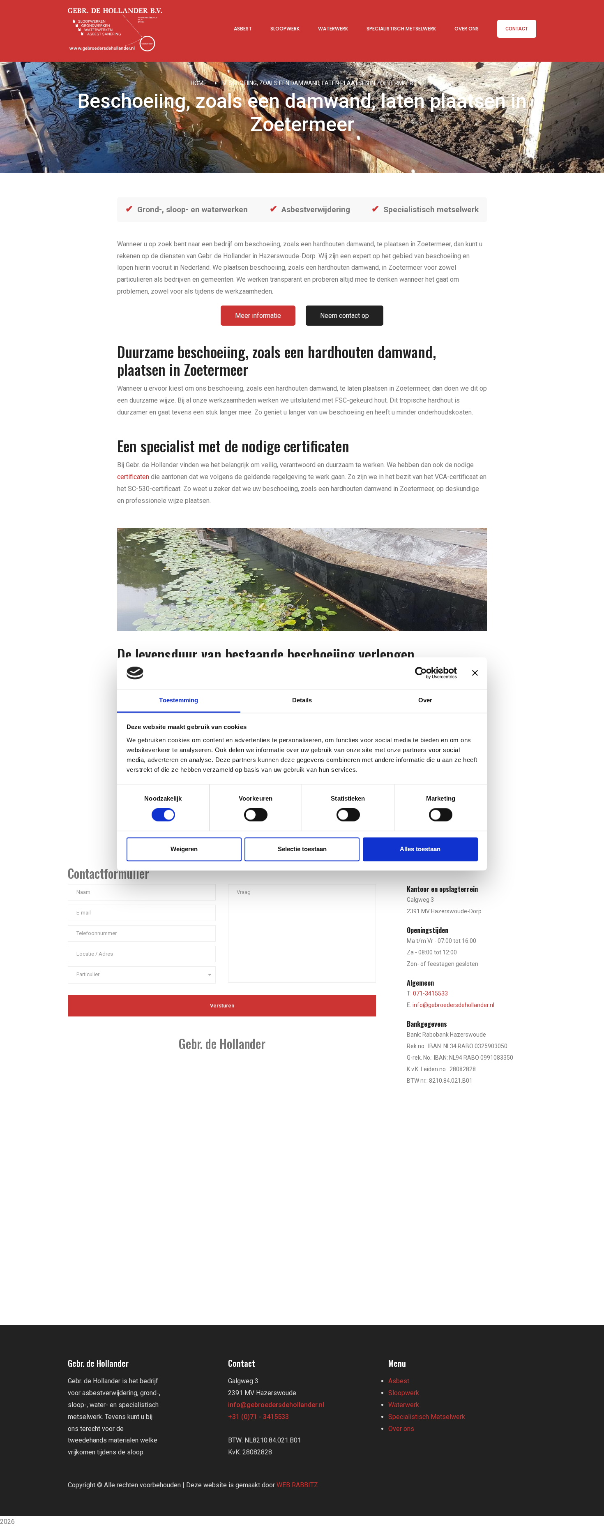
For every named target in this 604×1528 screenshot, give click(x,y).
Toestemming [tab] (178, 700)
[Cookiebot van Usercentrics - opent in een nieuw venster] (421, 673)
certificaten (133, 477)
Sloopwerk (285, 28)
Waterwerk (333, 28)
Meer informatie (258, 315)
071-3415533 (430, 993)
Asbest (243, 28)
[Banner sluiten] (475, 673)
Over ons (466, 28)
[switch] (255, 815)
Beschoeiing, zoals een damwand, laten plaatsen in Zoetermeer (317, 83)
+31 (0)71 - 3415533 (258, 1417)
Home (199, 83)
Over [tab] (425, 700)
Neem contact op (344, 315)
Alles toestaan (420, 848)
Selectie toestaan (302, 848)
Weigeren (184, 848)
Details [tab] (302, 700)
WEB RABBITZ (297, 1485)
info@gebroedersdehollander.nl (453, 1005)
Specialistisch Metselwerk (401, 28)
